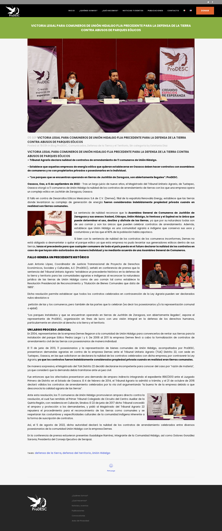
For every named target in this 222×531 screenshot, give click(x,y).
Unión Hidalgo (101, 453)
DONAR (205, 10)
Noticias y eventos (80, 505)
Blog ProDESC (59, 145)
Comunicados (77, 145)
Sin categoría (138, 145)
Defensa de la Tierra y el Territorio (107, 145)
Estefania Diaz (159, 145)
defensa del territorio (77, 453)
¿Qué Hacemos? (79, 500)
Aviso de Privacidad (80, 520)
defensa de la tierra (48, 453)
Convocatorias (78, 515)
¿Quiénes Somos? (80, 495)
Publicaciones (78, 510)
